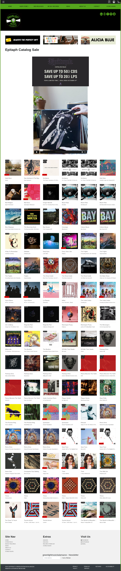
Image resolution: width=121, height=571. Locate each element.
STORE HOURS (111, 6)
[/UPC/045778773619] (13, 265)
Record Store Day (49, 544)
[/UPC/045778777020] (70, 216)
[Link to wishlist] (109, 2)
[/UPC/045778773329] (108, 510)
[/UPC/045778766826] (108, 411)
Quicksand (46, 422)
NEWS (68, 6)
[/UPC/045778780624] (70, 436)
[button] (24, 6)
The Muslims (28, 349)
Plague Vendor (66, 398)
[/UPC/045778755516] (108, 216)
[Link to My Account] (114, 2)
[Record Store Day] (104, 14)
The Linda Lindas (86, 300)
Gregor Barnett (47, 202)
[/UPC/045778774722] (70, 241)
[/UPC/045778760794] (32, 265)
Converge (65, 227)
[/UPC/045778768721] (70, 314)
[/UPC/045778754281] (89, 510)
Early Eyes (46, 251)
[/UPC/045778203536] (89, 412)
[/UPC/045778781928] (13, 485)
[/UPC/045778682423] (51, 363)
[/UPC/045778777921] (32, 192)
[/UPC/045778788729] (32, 168)
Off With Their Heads (68, 349)
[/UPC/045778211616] (13, 412)
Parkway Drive (104, 349)
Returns (98, 566)
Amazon (45, 540)
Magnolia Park (28, 325)
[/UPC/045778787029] (51, 241)
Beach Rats (65, 202)
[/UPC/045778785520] (51, 265)
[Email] (114, 14)
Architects (46, 178)
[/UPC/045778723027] (13, 362)
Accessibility (110, 566)
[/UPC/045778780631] (108, 436)
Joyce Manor (9, 300)
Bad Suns (27, 202)
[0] (119, 2)
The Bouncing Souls (30, 227)
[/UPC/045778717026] (108, 313)
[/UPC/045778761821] (32, 510)
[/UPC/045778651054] (32, 216)
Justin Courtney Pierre (49, 398)
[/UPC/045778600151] (13, 216)
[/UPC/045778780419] (32, 290)
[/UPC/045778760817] (89, 436)
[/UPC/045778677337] (13, 461)
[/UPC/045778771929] (51, 510)
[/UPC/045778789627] (108, 339)
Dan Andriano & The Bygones (33, 178)
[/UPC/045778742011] (89, 388)
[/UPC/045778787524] (89, 290)
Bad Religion (9, 202)
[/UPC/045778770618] (108, 265)
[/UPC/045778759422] (32, 485)
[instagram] (111, 14)
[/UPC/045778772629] (51, 412)
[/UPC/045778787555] (108, 290)
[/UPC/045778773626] (89, 241)
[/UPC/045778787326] (32, 339)
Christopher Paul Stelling (31, 471)
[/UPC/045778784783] (108, 363)
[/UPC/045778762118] (51, 388)
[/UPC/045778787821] (13, 314)
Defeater (26, 251)
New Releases (38, 6)
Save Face (65, 447)
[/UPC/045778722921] (89, 339)
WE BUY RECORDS (53, 6)
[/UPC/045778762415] (108, 388)
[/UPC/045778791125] (70, 192)
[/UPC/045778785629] (51, 192)
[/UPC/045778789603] (70, 363)
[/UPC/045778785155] (89, 314)
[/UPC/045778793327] (51, 461)
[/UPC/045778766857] (13, 436)
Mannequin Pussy (67, 325)
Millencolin (8, 349)
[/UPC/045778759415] (89, 485)
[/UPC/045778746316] (70, 265)
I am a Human (66, 558)
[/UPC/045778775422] (13, 241)
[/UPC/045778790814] (51, 314)
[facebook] (107, 14)
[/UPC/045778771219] (51, 216)
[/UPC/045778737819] (32, 387)
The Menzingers (104, 325)
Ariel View (103, 178)
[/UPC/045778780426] (13, 290)
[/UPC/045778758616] (108, 461)
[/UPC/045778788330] (89, 168)
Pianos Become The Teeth (89, 373)
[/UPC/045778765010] (70, 485)
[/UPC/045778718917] (89, 265)
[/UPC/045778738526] (13, 510)
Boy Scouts (46, 227)
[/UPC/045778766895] (32, 437)
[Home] (13, 20)
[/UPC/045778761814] (70, 510)
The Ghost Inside (48, 276)
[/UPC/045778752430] (13, 339)
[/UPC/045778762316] (32, 241)
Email (84, 544)
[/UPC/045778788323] (70, 168)
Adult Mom (8, 178)
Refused (83, 422)
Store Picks (9, 542)
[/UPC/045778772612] (70, 412)
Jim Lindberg (9, 325)
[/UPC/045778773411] (89, 461)
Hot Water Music (105, 276)
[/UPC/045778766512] (70, 388)
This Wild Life (104, 471)
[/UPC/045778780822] (13, 168)
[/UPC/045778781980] (51, 485)
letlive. (64, 300)
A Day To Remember (11, 251)
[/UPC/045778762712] (108, 168)
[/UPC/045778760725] (108, 241)
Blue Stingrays (9, 227)
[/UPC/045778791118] (89, 192)
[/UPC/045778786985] (51, 338)
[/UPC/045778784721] (89, 363)
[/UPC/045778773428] (70, 461)
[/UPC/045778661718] (32, 412)
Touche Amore (28, 520)
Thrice (7, 496)
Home (7, 540)
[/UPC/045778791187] (108, 192)
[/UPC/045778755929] (32, 363)
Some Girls (8, 471)
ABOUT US (82, 6)
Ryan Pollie (103, 398)
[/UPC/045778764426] (51, 290)
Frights (26, 276)
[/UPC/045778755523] (89, 216)
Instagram (85, 542)
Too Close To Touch (11, 520)
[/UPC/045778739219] (70, 290)
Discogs (45, 542)
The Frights (84, 251)
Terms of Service (87, 567)
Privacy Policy (75, 567)
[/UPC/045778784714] (13, 388)
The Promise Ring (10, 422)
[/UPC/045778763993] (108, 485)
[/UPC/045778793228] (51, 168)
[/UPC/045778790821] (32, 314)
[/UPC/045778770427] (70, 339)
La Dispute (46, 300)
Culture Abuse (85, 227)
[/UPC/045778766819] (51, 437)
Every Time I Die (67, 251)
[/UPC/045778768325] (32, 461)
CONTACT (97, 6)
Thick (44, 471)
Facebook (85, 540)
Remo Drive (103, 422)
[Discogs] (101, 14)
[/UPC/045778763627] (13, 192)
